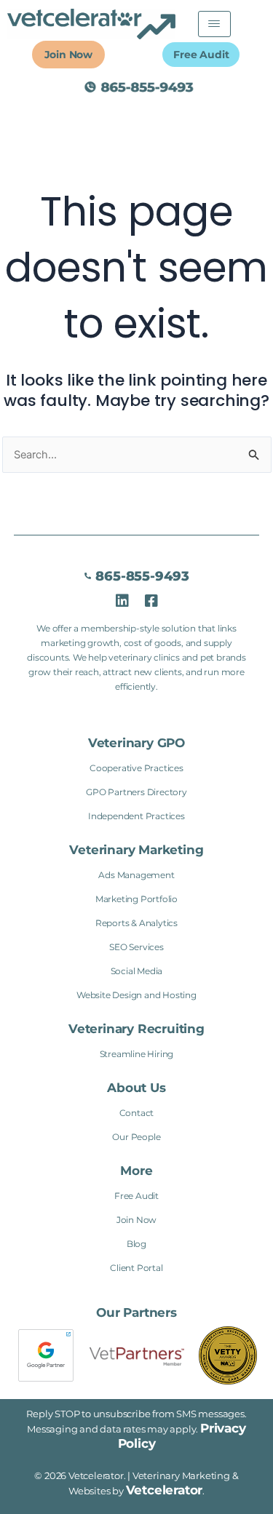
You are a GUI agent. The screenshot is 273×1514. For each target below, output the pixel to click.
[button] (136, 1171)
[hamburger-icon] (214, 24)
